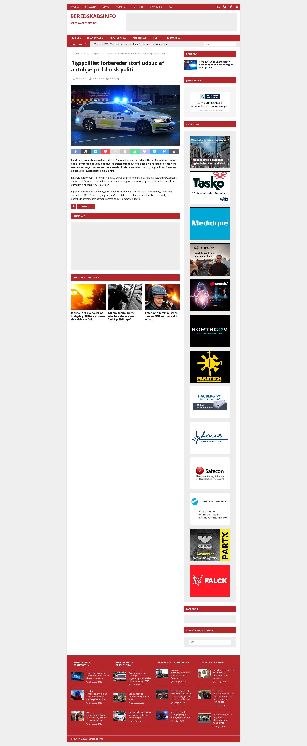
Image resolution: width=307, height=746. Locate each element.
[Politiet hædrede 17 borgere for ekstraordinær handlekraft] (204, 718)
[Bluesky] (224, 7)
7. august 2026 (179, 702)
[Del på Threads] (174, 152)
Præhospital (118, 37)
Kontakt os (120, 7)
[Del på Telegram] (154, 152)
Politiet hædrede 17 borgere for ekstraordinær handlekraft (222, 718)
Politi (156, 37)
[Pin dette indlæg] (105, 152)
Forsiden (74, 7)
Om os (106, 7)
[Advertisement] (181, 21)
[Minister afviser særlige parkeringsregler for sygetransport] (119, 716)
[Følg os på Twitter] (237, 7)
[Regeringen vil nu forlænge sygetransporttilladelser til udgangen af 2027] (119, 676)
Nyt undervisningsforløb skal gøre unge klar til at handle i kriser (96, 716)
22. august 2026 (137, 703)
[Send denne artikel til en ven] (115, 152)
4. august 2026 (221, 705)
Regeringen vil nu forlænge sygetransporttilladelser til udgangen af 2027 (140, 676)
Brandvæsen (95, 37)
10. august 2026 (179, 682)
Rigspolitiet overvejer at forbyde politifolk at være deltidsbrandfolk (88, 316)
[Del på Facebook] (76, 152)
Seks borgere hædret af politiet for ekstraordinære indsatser (223, 674)
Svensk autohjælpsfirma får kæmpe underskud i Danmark (180, 674)
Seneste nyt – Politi (212, 662)
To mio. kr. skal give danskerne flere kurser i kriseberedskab (97, 675)
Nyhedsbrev (90, 7)
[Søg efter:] (220, 43)
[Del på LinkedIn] (96, 152)
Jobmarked (173, 37)
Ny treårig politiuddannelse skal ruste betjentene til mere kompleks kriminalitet (223, 696)
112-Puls (75, 37)
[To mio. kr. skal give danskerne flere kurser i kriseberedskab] (77, 676)
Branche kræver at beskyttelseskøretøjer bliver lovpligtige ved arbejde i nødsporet (181, 695)
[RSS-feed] (218, 7)
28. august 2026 (137, 684)
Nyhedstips (138, 7)
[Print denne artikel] (125, 152)
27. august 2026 (95, 703)
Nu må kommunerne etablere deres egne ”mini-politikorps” (121, 316)
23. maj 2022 (81, 78)
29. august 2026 (95, 682)
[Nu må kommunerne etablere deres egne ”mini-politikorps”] (125, 297)
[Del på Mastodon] (145, 152)
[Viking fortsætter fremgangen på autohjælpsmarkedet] (162, 715)
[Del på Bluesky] (164, 152)
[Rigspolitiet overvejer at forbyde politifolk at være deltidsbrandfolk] (88, 297)
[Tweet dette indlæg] (86, 152)
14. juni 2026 (178, 721)
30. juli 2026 (220, 726)
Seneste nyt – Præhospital (124, 664)
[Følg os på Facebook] (231, 7)
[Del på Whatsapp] (135, 152)
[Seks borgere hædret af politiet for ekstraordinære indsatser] (204, 673)
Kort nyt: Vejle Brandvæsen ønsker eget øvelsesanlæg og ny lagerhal (216, 64)
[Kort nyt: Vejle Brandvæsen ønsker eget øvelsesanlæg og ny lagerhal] (190, 65)
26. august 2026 (222, 682)
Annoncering (156, 7)
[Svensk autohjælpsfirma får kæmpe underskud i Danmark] (162, 673)
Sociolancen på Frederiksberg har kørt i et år (140, 696)
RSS (170, 7)
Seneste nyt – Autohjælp (173, 662)
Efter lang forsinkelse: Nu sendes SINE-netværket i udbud (161, 316)
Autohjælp (139, 37)
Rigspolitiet (86, 206)
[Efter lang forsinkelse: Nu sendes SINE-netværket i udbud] (162, 297)
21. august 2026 (137, 721)
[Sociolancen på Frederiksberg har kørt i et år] (119, 697)
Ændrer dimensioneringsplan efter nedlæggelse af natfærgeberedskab (96, 695)
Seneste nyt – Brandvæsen (82, 664)
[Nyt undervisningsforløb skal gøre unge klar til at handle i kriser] (77, 716)
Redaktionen (98, 78)
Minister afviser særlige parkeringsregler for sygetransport (140, 715)
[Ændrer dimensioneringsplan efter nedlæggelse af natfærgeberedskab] (77, 695)
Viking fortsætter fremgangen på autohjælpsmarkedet (181, 714)
